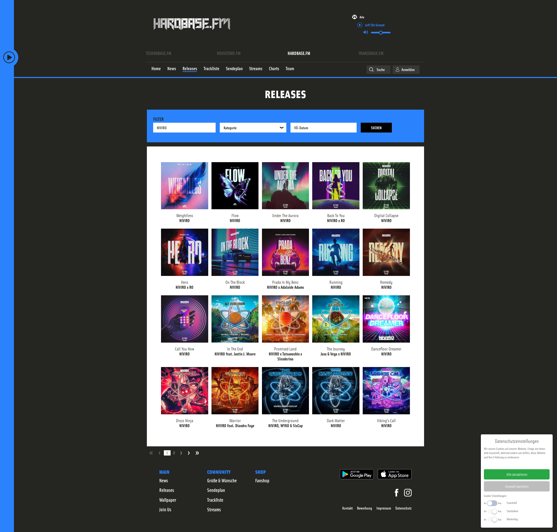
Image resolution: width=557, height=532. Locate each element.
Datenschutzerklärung (524, 464)
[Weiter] (189, 453)
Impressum (383, 508)
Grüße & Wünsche (222, 480)
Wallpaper (167, 500)
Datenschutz (403, 508)
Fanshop (262, 480)
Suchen (376, 127)
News (163, 480)
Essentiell (512, 503)
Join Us (165, 509)
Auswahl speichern (516, 486)
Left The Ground (374, 24)
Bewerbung (364, 508)
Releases (166, 490)
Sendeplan (216, 490)
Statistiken (512, 511)
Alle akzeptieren (517, 474)
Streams (214, 509)
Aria (362, 17)
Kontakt (347, 508)
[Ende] (197, 453)
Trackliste (215, 500)
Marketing (512, 519)
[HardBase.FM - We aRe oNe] (192, 33)
